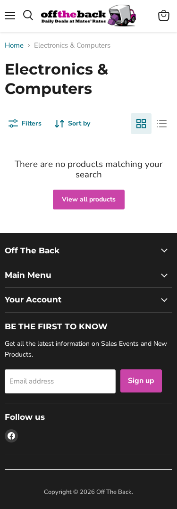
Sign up (141, 380)
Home (14, 46)
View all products (89, 199)
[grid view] (141, 123)
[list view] (162, 123)
